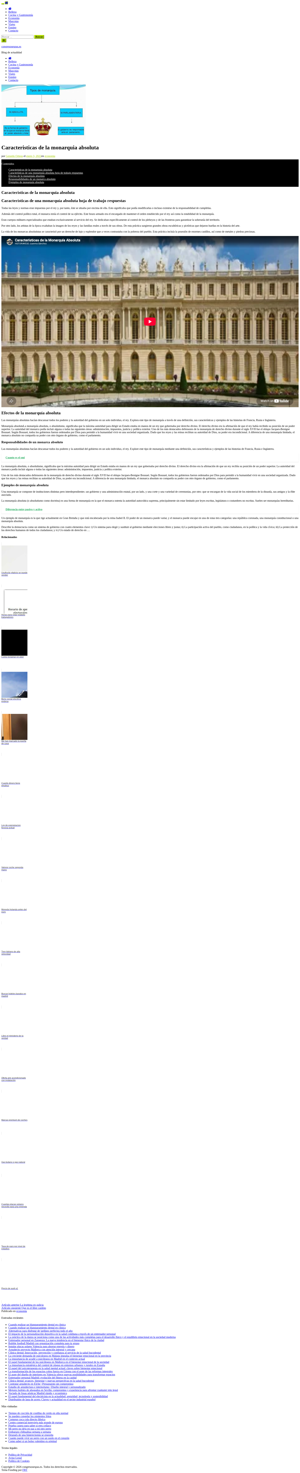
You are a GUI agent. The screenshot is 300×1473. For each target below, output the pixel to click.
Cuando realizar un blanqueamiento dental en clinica (37, 1324)
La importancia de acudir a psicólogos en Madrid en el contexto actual (46, 1358)
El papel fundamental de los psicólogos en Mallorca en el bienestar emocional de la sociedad (58, 1362)
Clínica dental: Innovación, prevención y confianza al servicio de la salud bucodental (54, 1352)
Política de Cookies (19, 1460)
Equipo (12, 27)
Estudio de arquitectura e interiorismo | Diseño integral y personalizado (47, 1386)
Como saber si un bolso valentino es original (32, 1441)
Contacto (13, 30)
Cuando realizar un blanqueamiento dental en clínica (37, 1327)
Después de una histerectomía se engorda (30, 1434)
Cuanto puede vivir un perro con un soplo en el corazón (38, 1438)
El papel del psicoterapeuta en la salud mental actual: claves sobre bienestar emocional (55, 1368)
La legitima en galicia (22, 1304)
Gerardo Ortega (14, 156)
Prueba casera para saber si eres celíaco (29, 1425)
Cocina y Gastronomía (20, 15)
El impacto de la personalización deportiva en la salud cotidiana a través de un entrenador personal (62, 1333)
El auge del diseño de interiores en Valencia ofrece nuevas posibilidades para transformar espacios (61, 1374)
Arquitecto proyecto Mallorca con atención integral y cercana (41, 1349)
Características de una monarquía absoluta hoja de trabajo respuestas (46, 172)
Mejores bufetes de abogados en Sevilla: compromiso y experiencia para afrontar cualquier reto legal (63, 1390)
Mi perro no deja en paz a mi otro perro (29, 1428)
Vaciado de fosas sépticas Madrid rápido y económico (37, 1393)
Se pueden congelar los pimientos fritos (29, 1416)
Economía (13, 18)
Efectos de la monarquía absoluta (27, 175)
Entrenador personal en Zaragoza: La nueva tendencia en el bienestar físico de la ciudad (56, 1340)
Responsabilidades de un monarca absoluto (32, 179)
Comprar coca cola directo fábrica (26, 1419)
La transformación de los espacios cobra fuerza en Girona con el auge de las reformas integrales (60, 1371)
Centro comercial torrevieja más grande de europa (35, 1422)
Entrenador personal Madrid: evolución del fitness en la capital (42, 1377)
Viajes (11, 24)
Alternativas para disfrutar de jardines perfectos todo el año (40, 1330)
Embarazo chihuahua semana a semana (29, 1431)
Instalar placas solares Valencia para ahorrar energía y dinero (41, 1346)
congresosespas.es (11, 46)
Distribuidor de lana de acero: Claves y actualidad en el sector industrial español (51, 1399)
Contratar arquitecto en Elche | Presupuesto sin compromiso (40, 1383)
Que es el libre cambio (23, 1307)
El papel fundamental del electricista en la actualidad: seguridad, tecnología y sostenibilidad (58, 1396)
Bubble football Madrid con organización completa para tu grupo (43, 1343)
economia (50, 156)
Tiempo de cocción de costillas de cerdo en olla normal (38, 1413)
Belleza (12, 11)
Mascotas (13, 21)
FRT (24, 1469)
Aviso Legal (15, 1457)
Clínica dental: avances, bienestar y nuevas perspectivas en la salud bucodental (51, 1380)
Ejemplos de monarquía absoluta (26, 182)
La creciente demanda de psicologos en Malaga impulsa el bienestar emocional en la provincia (59, 1355)
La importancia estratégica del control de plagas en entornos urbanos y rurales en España (56, 1365)
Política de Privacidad (20, 1454)
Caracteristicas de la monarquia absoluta (30, 169)
